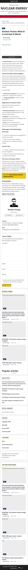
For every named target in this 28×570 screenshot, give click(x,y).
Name (4, 263)
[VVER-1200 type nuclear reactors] (14, 353)
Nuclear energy (14, 8)
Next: (10, 228)
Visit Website (8, 215)
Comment (5, 243)
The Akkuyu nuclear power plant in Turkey (13, 397)
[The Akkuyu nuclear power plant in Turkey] (14, 548)
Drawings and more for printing (10, 453)
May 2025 (4, 425)
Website (4, 274)
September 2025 (6, 421)
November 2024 (6, 431)
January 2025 (5, 428)
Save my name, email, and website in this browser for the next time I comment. (13, 281)
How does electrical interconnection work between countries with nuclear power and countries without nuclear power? (13, 314)
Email (4, 269)
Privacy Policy (5, 457)
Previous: (12, 223)
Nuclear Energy (6, 37)
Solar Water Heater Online (8, 455)
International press (7, 444)
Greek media (5, 448)
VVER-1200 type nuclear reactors (12, 363)
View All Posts (19, 215)
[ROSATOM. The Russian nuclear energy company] (14, 329)
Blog (3, 28)
